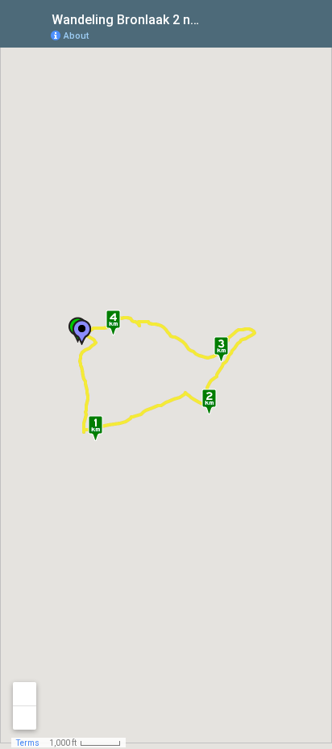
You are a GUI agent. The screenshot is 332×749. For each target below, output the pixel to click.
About (76, 36)
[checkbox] (215, 18)
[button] (81, 332)
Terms (27, 743)
